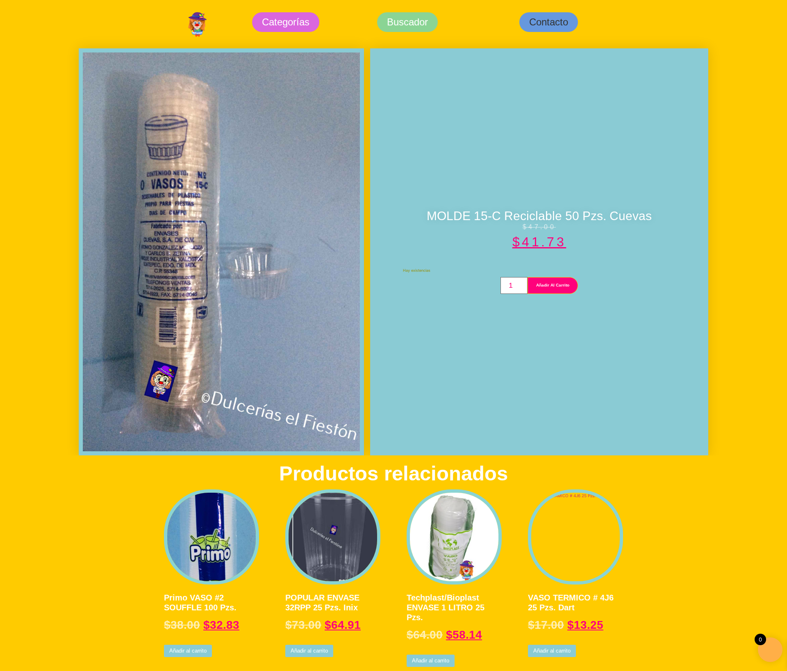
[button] (548, 22)
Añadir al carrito (552, 285)
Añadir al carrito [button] (188, 651)
